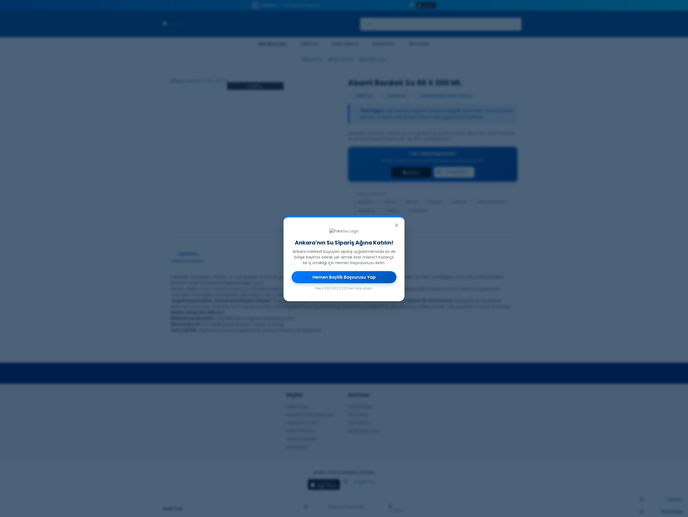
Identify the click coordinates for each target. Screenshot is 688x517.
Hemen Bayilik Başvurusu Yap (344, 277)
